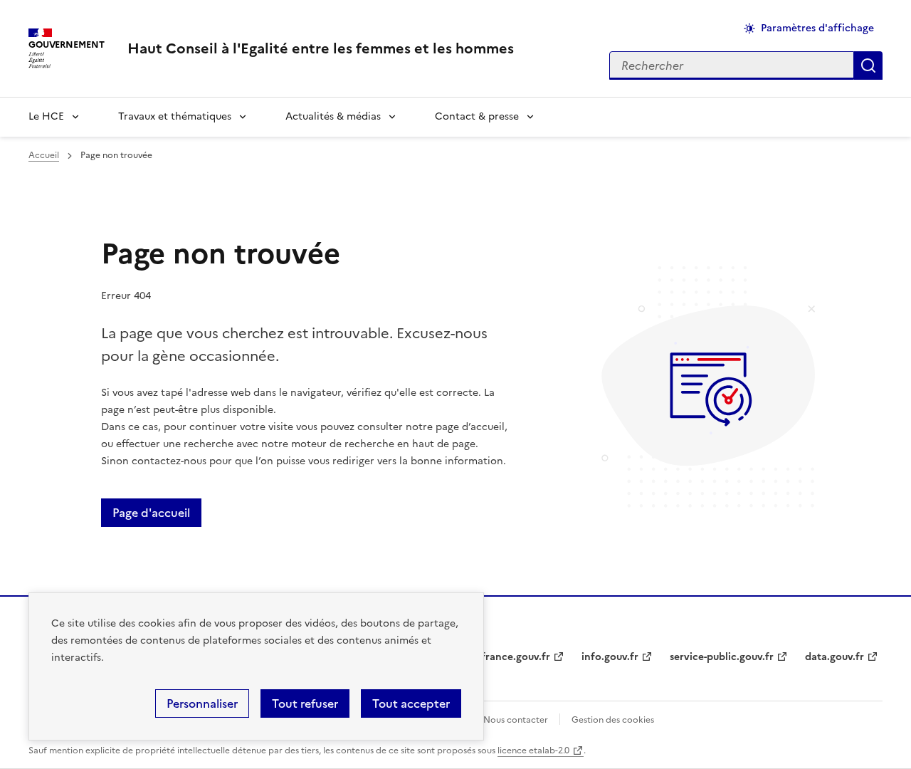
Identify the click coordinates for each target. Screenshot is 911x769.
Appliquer (868, 65)
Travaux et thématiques (174, 116)
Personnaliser (202, 703)
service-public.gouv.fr (722, 656)
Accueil (43, 155)
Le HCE (46, 116)
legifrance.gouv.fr (507, 656)
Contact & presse (477, 116)
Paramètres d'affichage (817, 28)
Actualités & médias (333, 116)
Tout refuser (305, 703)
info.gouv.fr (609, 656)
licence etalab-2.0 (533, 750)
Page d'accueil (151, 512)
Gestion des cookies (613, 719)
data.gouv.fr (834, 656)
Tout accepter (411, 703)
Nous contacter (515, 719)
